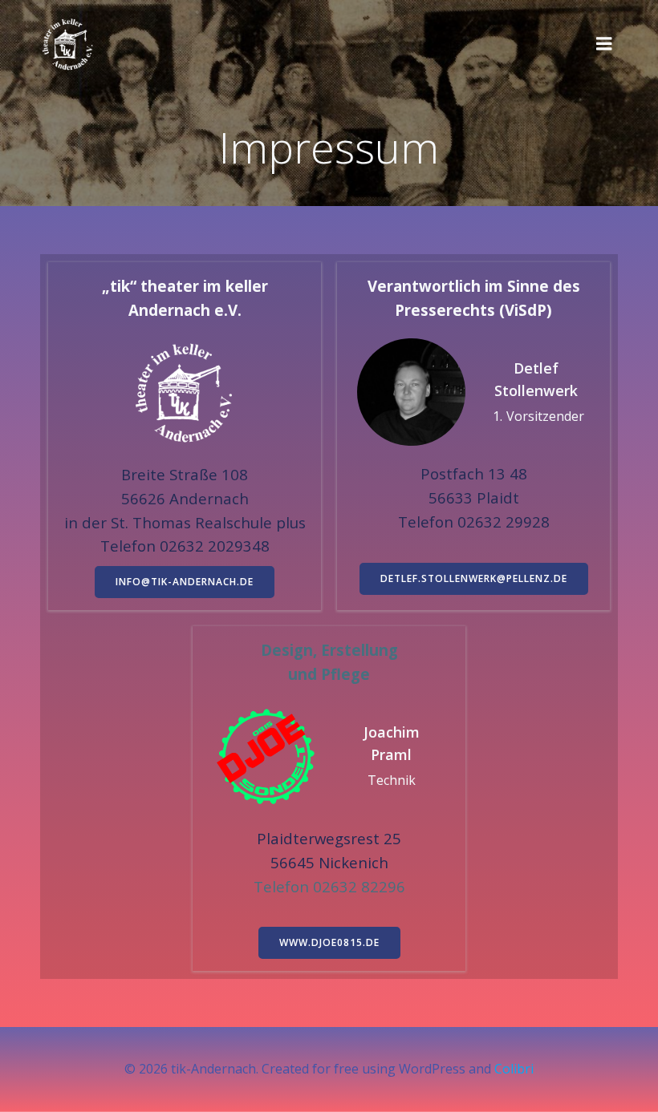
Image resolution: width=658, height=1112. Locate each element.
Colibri (514, 1069)
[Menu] (604, 44)
